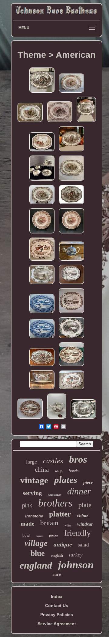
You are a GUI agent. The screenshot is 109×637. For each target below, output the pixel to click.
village (36, 543)
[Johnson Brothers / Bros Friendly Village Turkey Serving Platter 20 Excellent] (83, 418)
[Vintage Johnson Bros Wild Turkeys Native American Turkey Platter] (42, 204)
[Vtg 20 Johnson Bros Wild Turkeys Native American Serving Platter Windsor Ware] (71, 92)
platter (60, 514)
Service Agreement (57, 623)
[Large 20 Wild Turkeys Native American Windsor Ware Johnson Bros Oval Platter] (59, 122)
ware (39, 536)
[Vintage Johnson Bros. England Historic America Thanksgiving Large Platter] (42, 338)
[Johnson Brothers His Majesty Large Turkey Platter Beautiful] (71, 204)
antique (63, 544)
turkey (76, 555)
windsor (85, 524)
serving (32, 493)
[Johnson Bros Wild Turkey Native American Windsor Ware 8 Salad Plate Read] (71, 233)
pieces (53, 535)
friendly (77, 532)
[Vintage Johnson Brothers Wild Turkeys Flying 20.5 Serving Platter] (42, 260)
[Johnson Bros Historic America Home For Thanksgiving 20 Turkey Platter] (71, 366)
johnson (76, 565)
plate (84, 505)
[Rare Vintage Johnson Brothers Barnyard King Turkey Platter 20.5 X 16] (42, 151)
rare (56, 574)
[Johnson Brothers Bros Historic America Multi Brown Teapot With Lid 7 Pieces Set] (56, 418)
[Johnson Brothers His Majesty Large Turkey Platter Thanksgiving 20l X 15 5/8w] (71, 151)
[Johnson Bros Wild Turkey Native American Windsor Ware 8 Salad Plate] (42, 233)
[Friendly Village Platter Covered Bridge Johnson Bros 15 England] (71, 338)
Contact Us (56, 605)
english (57, 555)
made (27, 523)
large (31, 462)
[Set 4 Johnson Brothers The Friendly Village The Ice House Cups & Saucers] (42, 180)
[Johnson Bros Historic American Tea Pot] (71, 260)
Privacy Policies (56, 614)
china (42, 469)
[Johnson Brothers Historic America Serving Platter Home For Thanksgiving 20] (30, 418)
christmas (54, 495)
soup (59, 471)
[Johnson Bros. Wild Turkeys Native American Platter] (30, 122)
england (36, 565)
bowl (26, 535)
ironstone (34, 516)
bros (78, 459)
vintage (34, 480)
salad (83, 545)
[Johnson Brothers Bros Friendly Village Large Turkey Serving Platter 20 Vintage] (86, 122)
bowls (73, 471)
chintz (82, 515)
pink (27, 506)
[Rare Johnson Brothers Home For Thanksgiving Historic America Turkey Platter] (71, 313)
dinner (79, 491)
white (67, 525)
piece (88, 482)
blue (38, 553)
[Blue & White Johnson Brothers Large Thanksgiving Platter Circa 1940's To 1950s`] (42, 313)
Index (56, 596)
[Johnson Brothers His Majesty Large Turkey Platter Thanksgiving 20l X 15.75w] (42, 92)
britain (49, 523)
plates (65, 479)
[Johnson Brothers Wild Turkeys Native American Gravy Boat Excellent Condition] (42, 389)
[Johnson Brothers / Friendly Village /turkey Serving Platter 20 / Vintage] (42, 284)
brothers (55, 503)
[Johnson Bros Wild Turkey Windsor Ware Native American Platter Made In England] (71, 180)
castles (53, 461)
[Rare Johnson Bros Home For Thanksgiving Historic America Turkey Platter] (71, 284)
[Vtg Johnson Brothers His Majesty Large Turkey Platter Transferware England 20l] (42, 366)
